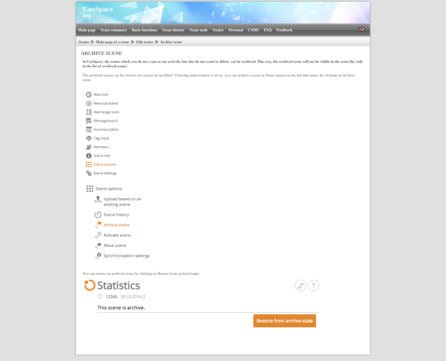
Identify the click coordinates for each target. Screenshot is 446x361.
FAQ (268, 30)
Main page (87, 30)
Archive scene (171, 42)
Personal (236, 30)
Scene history (173, 30)
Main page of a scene (112, 42)
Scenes (218, 30)
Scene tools (198, 30)
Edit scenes (144, 42)
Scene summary (114, 30)
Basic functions (144, 30)
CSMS (253, 30)
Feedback (285, 30)
